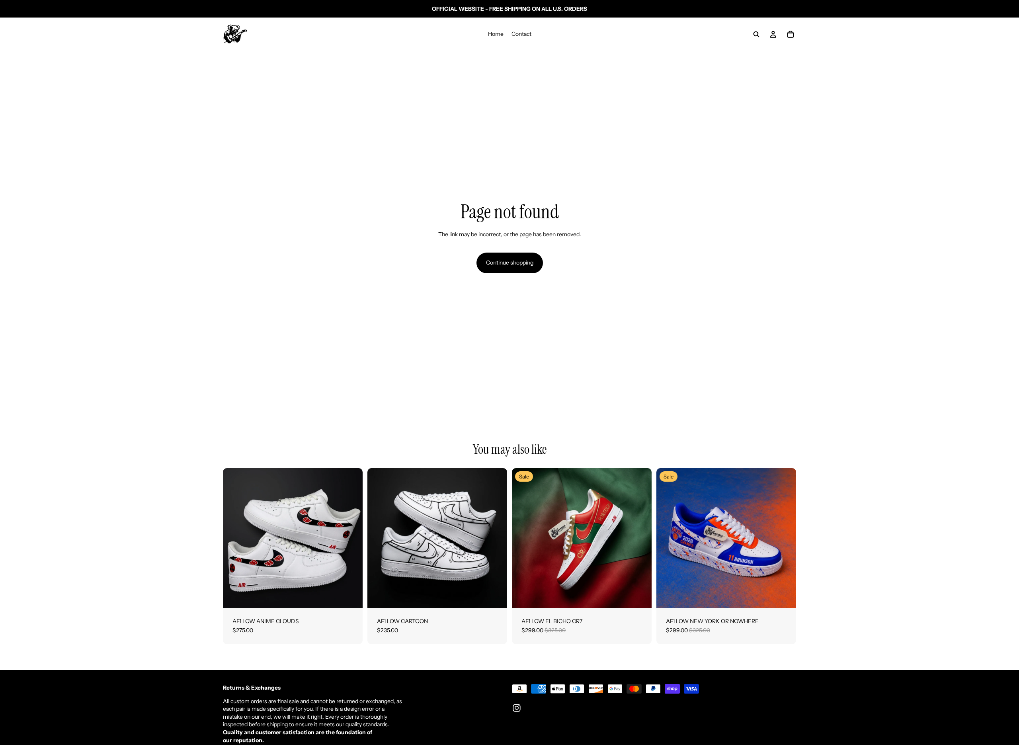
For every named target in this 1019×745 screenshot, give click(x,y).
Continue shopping (509, 262)
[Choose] (350, 595)
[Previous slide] (235, 538)
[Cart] (790, 34)
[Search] (756, 34)
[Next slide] (351, 538)
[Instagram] (516, 708)
